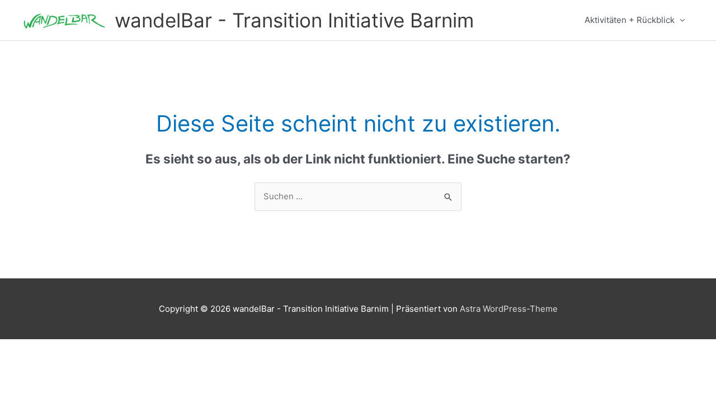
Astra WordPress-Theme (509, 308)
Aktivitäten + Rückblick (630, 20)
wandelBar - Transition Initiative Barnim (294, 20)
